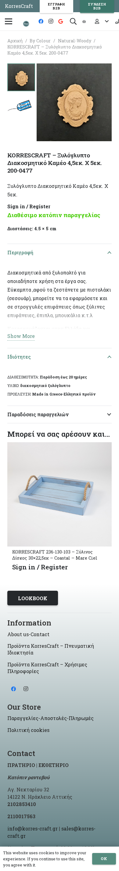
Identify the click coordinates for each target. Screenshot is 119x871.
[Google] (60, 21)
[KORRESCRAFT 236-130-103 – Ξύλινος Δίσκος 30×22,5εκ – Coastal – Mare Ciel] (59, 446)
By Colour (40, 41)
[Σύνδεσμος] (26, 24)
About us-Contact (28, 634)
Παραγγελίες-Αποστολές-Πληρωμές (50, 718)
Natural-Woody (74, 41)
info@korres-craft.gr (32, 828)
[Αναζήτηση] (73, 21)
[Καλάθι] (84, 21)
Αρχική (15, 41)
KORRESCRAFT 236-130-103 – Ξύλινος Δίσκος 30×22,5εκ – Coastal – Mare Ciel (54, 555)
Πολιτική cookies (28, 730)
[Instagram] (51, 21)
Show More (21, 336)
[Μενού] (8, 21)
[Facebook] (41, 21)
